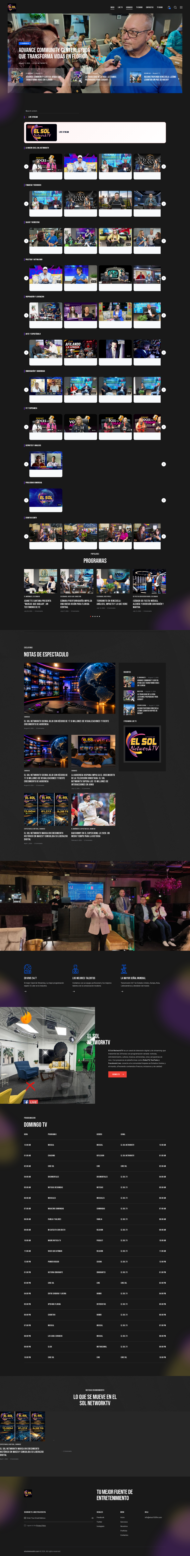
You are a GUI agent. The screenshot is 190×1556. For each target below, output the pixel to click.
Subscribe (123, 791)
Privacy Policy (118, 784)
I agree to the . (114, 784)
